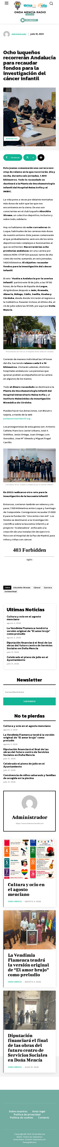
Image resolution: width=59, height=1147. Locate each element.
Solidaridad (11, 591)
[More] (41, 157)
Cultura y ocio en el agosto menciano (24, 618)
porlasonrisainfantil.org (16, 418)
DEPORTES (12, 138)
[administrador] (7, 34)
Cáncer (37, 587)
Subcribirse (29, 701)
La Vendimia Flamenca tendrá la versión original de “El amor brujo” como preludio (28, 631)
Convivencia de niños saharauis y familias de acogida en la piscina (29, 776)
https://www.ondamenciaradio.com (29, 823)
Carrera (48, 587)
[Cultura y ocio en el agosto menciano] (29, 859)
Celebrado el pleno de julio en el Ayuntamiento (27, 658)
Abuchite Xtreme (21, 587)
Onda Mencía (15, 901)
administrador (18, 34)
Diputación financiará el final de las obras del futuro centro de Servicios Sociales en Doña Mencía (29, 645)
